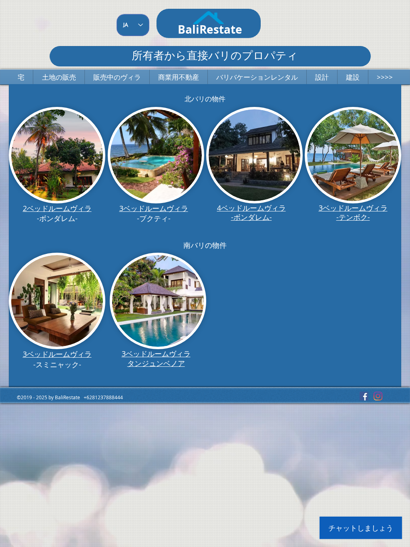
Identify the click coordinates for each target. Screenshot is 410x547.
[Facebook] (364, 396)
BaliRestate (210, 29)
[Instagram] (378, 396)
